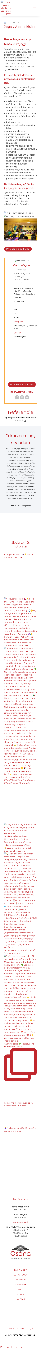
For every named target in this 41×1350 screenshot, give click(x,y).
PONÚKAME (20, 1284)
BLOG (20, 1289)
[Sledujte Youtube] (27, 397)
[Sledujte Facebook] (17, 397)
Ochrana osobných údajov (20, 1328)
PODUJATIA (20, 1280)
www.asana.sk (29, 1335)
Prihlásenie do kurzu (18, 249)
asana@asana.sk (20, 1222)
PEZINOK (25, 280)
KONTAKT (20, 1299)
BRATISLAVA (19, 274)
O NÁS (20, 1294)
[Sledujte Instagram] (22, 397)
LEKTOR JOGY (21, 1275)
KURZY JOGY (20, 1270)
